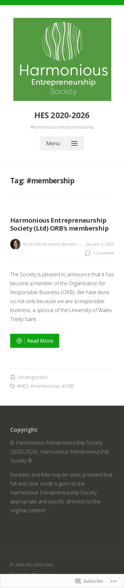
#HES (22, 386)
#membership (45, 386)
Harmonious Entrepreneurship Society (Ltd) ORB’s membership (59, 224)
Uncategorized (32, 377)
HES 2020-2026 (61, 115)
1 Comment (103, 253)
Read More (31, 342)
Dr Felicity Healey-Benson (53, 244)
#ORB (68, 386)
